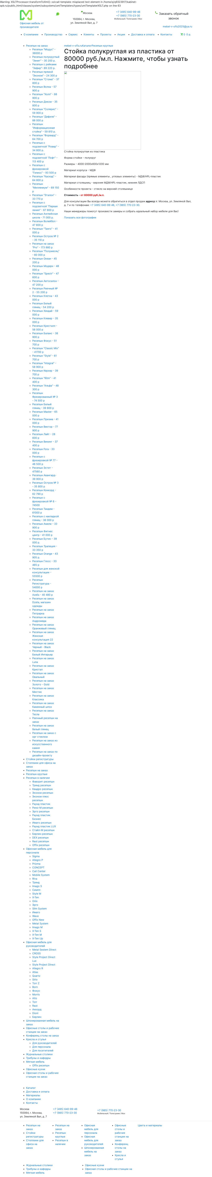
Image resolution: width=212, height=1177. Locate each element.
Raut (35, 1005)
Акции (121, 34)
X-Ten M (37, 934)
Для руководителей (44, 1043)
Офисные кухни (94, 1165)
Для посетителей (42, 1050)
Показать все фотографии (80, 217)
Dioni (35, 1013)
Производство (53, 34)
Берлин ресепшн (42, 833)
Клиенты (89, 34)
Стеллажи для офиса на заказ (35, 1144)
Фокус (36, 990)
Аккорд (36, 1009)
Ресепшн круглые (102, 45)
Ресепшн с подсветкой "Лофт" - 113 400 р (44, 157)
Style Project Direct (43, 964)
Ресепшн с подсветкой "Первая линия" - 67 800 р (45, 206)
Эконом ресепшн (42, 792)
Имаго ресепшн (41, 822)
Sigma (36, 856)
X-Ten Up (37, 938)
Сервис (73, 34)
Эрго (35, 904)
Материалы (33, 1095)
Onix (35, 901)
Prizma (36, 863)
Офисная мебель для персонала (91, 1129)
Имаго (36, 912)
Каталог (87, 45)
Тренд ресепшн (41, 785)
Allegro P (37, 860)
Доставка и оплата (142, 34)
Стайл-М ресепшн (43, 830)
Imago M (37, 927)
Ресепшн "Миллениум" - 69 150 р (45, 187)
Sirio (35, 979)
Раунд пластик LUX (44, 826)
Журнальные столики (39, 1165)
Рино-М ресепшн (42, 807)
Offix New (38, 919)
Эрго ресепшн (41, 811)
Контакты (166, 34)
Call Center (38, 871)
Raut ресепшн (40, 841)
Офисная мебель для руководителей (93, 1140)
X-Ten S (36, 930)
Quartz (36, 975)
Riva (34, 878)
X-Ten (35, 897)
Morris (36, 994)
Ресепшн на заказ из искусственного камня (44, 744)
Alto (34, 998)
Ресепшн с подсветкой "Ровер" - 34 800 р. (45, 146)
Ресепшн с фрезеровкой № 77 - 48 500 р (44, 460)
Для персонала (41, 1046)
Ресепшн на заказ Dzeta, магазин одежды (43, 602)
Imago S (37, 886)
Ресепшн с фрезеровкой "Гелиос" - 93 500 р (44, 169)
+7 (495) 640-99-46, (103, 205)
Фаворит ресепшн (43, 781)
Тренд (36, 882)
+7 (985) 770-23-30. (128, 205)
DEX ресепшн (40, 837)
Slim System (39, 908)
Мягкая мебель (35, 1172)
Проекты (105, 34)
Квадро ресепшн (42, 789)
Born (35, 987)
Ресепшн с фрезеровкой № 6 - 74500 (44, 501)
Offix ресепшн (40, 845)
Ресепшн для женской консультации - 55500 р (45, 572)
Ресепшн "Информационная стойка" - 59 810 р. (44, 127)
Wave (35, 916)
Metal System (40, 923)
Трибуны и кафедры (38, 1168)
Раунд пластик (41, 803)
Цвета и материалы (150, 1125)
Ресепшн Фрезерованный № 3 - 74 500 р (45, 396)
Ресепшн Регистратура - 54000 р (41, 583)
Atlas (35, 972)
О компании (31, 34)
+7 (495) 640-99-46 (128, 11)
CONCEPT (38, 867)
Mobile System (41, 874)
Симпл (36, 889)
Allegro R (37, 968)
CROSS (36, 953)
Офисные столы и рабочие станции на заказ (122, 1133)
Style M (36, 893)
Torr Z (35, 983)
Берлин (36, 1016)
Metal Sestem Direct (44, 949)
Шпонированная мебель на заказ (94, 1151)
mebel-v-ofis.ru (73, 45)
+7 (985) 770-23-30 (128, 15)
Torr (34, 1001)
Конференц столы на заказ (121, 1147)
